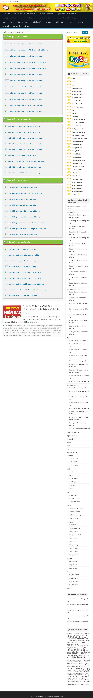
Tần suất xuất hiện (78, 166)
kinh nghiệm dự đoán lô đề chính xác (41, 333)
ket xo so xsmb (10, 333)
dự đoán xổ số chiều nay (84, 645)
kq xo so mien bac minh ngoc (27, 335)
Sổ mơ (26, 26)
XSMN (4, 22)
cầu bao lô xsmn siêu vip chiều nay (79, 388)
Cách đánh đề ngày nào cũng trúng (80, 640)
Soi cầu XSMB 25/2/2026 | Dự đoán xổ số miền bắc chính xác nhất (41, 309)
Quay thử (16, 26)
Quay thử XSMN (77, 185)
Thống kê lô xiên (77, 148)
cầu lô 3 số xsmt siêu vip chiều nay (79, 361)
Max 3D (74, 110)
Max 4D (74, 113)
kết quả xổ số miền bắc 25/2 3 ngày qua (27, 328)
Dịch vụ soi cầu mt (9, 18)
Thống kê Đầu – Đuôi (78, 160)
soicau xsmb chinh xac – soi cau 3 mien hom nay (19, 14)
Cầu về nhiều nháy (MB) (79, 138)
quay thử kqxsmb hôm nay (78, 665)
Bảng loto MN (73, 565)
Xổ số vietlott (76, 101)
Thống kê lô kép (77, 151)
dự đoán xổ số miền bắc (77, 648)
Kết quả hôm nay (24, 22)
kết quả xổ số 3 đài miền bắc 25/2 (18, 326)
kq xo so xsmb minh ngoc (43, 335)
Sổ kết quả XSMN (77, 94)
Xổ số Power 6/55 (77, 107)
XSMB (86, 18)
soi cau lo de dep (81, 666)
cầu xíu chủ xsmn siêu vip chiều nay (79, 428)
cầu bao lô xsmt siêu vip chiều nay (79, 340)
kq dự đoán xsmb (78, 658)
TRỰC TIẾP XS (76, 18)
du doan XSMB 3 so (76, 643)
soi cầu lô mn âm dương (72, 678)
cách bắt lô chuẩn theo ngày (78, 636)
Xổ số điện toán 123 (78, 123)
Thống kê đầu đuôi (78, 141)
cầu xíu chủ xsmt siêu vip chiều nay (79, 381)
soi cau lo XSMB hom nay (78, 672)
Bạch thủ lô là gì (70, 633)
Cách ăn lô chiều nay (45, 18)
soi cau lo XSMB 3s (81, 672)
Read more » (34, 322)
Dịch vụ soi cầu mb (46, 14)
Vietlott (48, 22)
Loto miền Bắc (76, 173)
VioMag (36, 696)
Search (85, 32)
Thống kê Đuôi (76, 157)
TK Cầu (70, 22)
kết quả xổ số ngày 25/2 (47, 328)
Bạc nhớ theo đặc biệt (77, 635)
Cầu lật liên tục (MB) (78, 132)
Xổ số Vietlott (72, 485)
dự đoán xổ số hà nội (71, 647)
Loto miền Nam (77, 176)
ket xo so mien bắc (41, 330)
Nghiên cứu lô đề (62, 18)
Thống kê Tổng (77, 163)
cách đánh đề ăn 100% (72, 642)
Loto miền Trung (77, 179)
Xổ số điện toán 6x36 (78, 119)
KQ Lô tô (6, 26)
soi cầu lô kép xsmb (80, 676)
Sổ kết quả (37, 22)
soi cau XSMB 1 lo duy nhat (77, 674)
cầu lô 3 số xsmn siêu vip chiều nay (79, 408)
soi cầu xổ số (85, 681)
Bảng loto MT (73, 561)
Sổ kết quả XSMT (77, 97)
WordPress (60, 696)
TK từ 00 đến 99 (77, 169)
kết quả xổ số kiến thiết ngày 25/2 (38, 326)
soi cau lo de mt (83, 670)
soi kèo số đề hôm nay (84, 683)
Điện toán (59, 22)
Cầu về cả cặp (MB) (78, 135)
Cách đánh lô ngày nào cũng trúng (77, 639)
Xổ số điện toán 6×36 (75, 502)
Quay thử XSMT (77, 188)
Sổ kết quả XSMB (77, 91)
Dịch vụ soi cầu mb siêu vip (66, 14)
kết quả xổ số (78, 662)
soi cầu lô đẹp (82, 678)
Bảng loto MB (73, 568)
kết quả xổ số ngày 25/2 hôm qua (25, 330)
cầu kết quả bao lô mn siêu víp (22, 205)
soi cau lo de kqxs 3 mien (73, 670)
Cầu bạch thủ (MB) (77, 129)
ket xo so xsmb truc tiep (23, 333)
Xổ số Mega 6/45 (77, 104)
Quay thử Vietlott (77, 191)
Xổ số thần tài (76, 126)
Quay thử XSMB (77, 182)
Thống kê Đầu (76, 154)
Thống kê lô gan (77, 144)
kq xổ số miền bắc (12, 335)
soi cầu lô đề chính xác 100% (78, 680)
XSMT (12, 22)
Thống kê (80, 22)
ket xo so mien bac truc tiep (77, 651)
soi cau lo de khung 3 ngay (78, 668)
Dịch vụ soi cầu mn (27, 18)
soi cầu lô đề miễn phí (76, 681)
